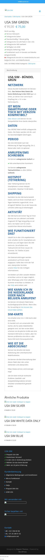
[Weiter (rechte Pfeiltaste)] (3, 559)
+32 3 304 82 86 (14, 531)
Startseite (7, 16)
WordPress (22, 552)
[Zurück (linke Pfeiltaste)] (1, 559)
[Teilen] (5, 556)
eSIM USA (9, 492)
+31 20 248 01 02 (15, 534)
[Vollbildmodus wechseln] (3, 556)
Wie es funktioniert (13, 478)
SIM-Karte (16, 16)
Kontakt (9, 482)
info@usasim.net (12, 536)
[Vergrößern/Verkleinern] (1, 556)
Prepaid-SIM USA (12, 489)
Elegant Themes (22, 549)
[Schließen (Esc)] (7, 556)
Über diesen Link (14, 119)
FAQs (15, 268)
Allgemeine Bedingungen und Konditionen (21, 475)
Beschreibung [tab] (12, 70)
